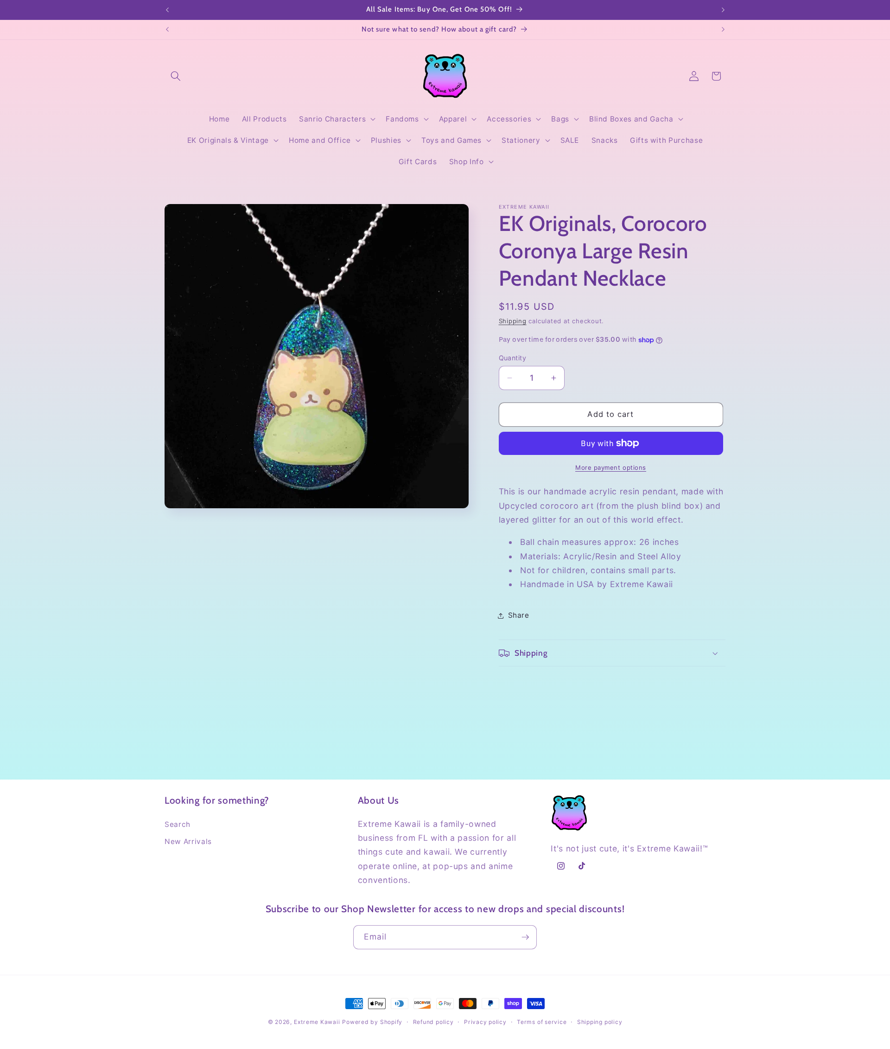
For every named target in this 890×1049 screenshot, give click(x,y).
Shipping (513, 321)
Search (178, 824)
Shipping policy (600, 1021)
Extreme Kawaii (317, 1021)
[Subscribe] (525, 937)
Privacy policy (485, 1021)
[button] (176, 76)
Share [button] (518, 615)
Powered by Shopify (372, 1021)
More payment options (610, 467)
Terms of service (541, 1021)
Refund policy (433, 1021)
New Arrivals (188, 841)
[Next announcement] (723, 9)
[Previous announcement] (167, 9)
